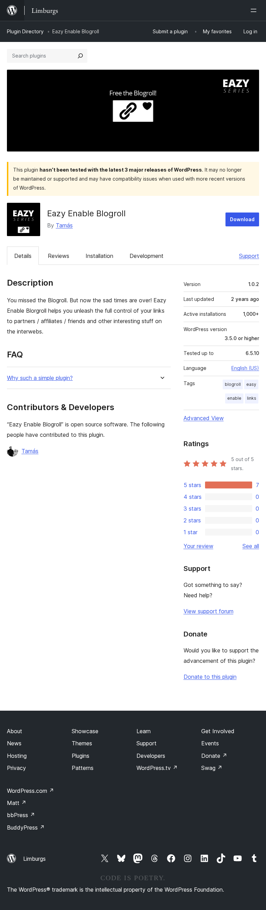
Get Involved (217, 731)
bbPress (21, 815)
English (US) (245, 368)
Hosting (17, 755)
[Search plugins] (80, 56)
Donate (214, 755)
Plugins (80, 755)
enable (234, 398)
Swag (211, 767)
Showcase (85, 731)
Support (249, 255)
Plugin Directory (25, 31)
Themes (82, 743)
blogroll (233, 384)
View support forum (208, 611)
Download (242, 219)
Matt (16, 802)
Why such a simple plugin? (40, 378)
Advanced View (204, 418)
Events (210, 743)
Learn (143, 731)
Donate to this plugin (210, 676)
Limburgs (34, 858)
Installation (99, 255)
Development (146, 255)
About (14, 731)
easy (251, 384)
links (251, 398)
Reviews (58, 255)
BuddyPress (26, 827)
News (14, 743)
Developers (150, 755)
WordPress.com (30, 790)
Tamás (64, 225)
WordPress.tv (157, 767)
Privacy (16, 767)
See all (250, 546)
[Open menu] (255, 10)
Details (23, 255)
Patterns (83, 767)
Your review (198, 546)
